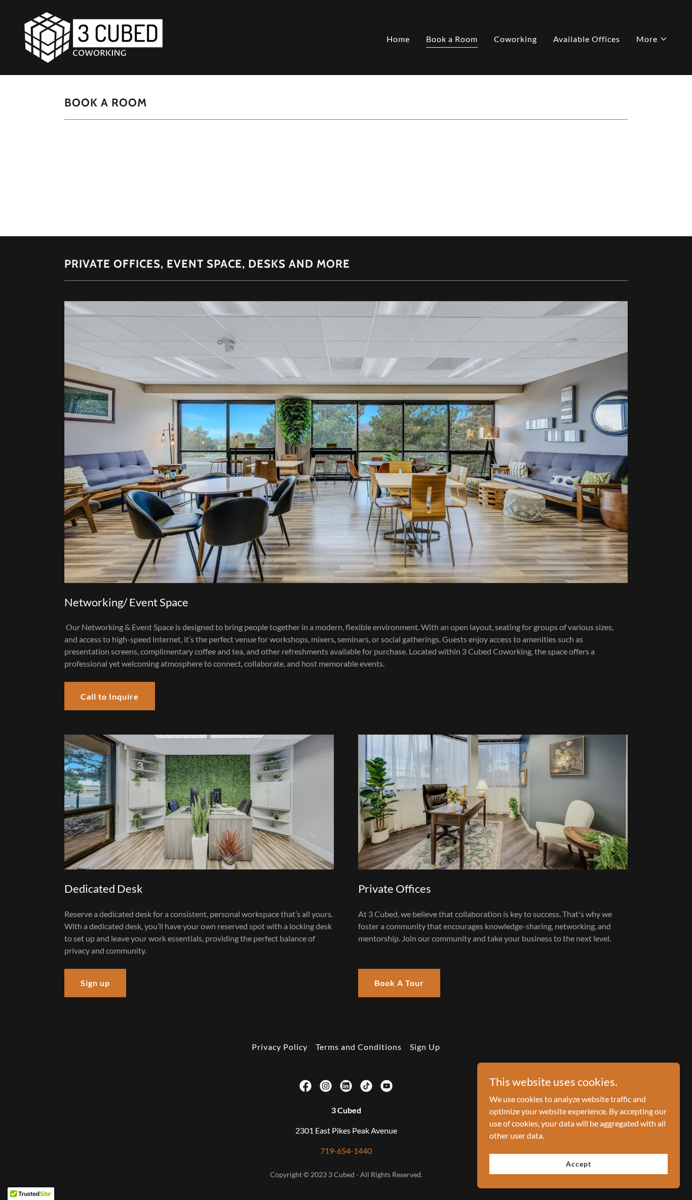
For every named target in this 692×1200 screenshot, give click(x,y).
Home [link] (398, 39)
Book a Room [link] (452, 39)
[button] (652, 39)
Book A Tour (399, 983)
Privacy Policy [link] (279, 1046)
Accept (578, 1163)
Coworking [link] (515, 39)
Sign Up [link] (425, 1046)
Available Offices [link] (586, 39)
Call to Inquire (110, 696)
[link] (93, 36)
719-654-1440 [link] (346, 1150)
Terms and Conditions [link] (359, 1046)
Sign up (95, 983)
